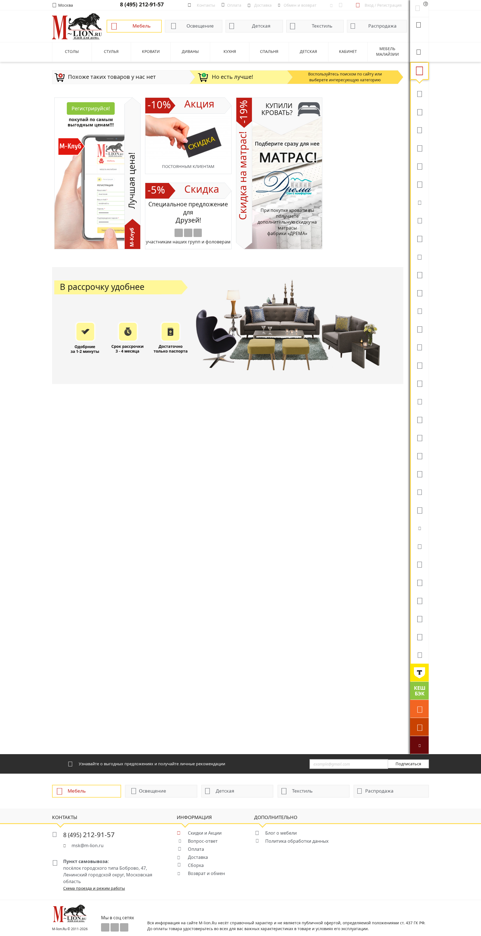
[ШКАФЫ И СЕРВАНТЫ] (419, 292)
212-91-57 (89, 834)
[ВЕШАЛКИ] (419, 582)
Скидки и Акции (205, 833)
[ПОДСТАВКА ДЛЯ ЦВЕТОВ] (419, 473)
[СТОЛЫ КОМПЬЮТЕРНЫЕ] (419, 274)
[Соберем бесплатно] (419, 727)
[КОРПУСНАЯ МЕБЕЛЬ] (419, 636)
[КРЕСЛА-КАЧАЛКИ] (419, 455)
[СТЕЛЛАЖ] (419, 564)
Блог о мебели (281, 833)
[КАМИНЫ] (419, 401)
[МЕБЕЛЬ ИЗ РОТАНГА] (419, 256)
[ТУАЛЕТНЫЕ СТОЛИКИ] (419, 329)
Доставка (198, 857)
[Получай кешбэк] (419, 691)
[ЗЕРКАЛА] (419, 510)
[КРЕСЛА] (419, 166)
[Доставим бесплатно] (419, 709)
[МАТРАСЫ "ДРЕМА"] (419, 202)
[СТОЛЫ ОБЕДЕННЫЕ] (419, 129)
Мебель (141, 26)
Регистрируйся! (91, 108)
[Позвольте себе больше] (419, 672)
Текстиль (322, 26)
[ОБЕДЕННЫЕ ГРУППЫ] (419, 383)
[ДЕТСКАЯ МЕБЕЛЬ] (419, 419)
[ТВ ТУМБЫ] (419, 365)
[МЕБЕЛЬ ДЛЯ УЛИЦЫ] (419, 600)
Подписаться (408, 763)
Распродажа (382, 26)
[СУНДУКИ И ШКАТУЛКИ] (419, 546)
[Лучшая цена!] (419, 745)
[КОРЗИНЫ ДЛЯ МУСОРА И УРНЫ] (419, 654)
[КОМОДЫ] (419, 310)
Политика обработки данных (296, 841)
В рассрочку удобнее (102, 286)
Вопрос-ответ (203, 841)
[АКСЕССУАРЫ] (419, 618)
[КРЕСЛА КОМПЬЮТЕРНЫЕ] (419, 184)
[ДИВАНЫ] (419, 93)
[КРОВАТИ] (419, 220)
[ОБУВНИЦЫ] (419, 528)
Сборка (196, 865)
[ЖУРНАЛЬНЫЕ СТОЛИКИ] (419, 347)
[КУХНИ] (419, 111)
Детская (261, 26)
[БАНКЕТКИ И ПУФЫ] (419, 491)
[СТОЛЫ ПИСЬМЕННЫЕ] (419, 437)
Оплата (196, 849)
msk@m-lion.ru (88, 845)
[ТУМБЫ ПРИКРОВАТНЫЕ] (419, 238)
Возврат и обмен (206, 873)
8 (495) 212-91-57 (142, 4)
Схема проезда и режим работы (94, 888)
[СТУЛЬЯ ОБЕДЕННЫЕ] (419, 148)
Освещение (200, 26)
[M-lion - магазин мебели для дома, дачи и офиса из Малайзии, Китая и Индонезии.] (77, 25)
